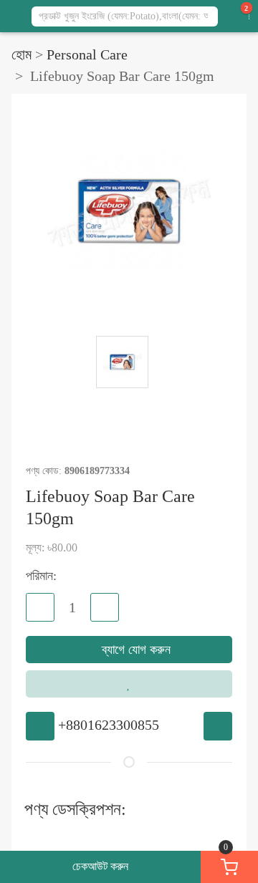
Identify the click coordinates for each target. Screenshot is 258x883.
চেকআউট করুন (100, 866)
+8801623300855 (108, 725)
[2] (239, 16)
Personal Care (87, 54)
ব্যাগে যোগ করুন (134, 649)
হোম (21, 54)
